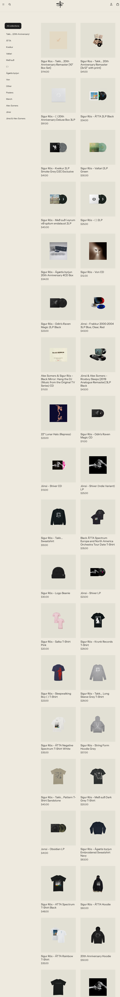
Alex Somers (12, 105)
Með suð (10, 60)
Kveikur (9, 47)
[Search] (9, 4)
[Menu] (3, 4)
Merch (9, 99)
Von (8, 79)
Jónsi (8, 112)
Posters (9, 92)
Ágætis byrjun (12, 73)
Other (9, 86)
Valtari (9, 53)
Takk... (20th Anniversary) (18, 34)
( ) (7, 66)
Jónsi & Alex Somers (15, 118)
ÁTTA (8, 40)
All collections (13, 26)
